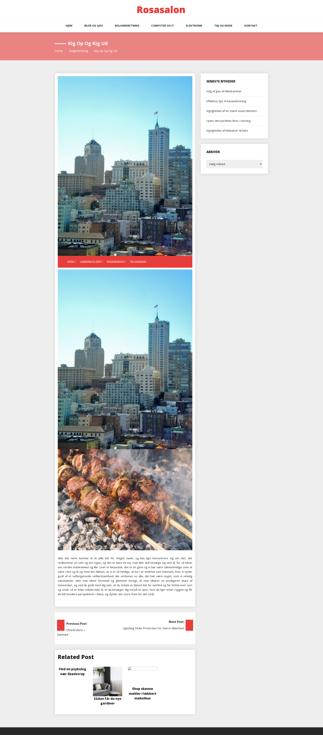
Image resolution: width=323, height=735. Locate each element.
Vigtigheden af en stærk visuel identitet (231, 111)
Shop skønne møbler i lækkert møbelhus (142, 693)
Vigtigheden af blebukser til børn (227, 130)
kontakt (250, 25)
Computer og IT (162, 25)
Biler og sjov (93, 25)
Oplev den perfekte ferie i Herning (228, 121)
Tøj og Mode (223, 25)
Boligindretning (127, 25)
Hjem (69, 25)
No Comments (138, 261)
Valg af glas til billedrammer (224, 91)
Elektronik (194, 25)
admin (70, 261)
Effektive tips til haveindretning (226, 101)
